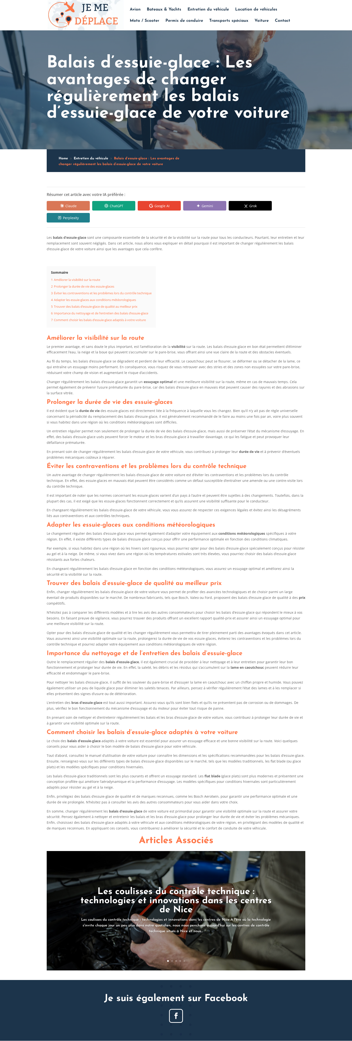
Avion (135, 9)
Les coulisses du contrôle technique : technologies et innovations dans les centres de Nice (176, 901)
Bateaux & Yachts (164, 9)
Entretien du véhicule (208, 9)
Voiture (262, 21)
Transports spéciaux (228, 21)
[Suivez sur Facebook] (176, 1016)
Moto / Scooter (144, 21)
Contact (282, 21)
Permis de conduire (184, 21)
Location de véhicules (256, 9)
